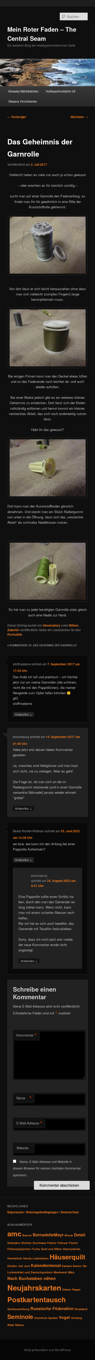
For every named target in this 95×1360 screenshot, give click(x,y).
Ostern (66, 1289)
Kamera (67, 1266)
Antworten (23, 714)
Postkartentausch (36, 1299)
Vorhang (76, 1318)
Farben (51, 1243)
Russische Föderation (52, 1308)
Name (24, 1098)
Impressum (15, 1212)
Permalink (14, 634)
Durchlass (39, 1243)
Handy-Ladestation (36, 1258)
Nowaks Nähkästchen (23, 91)
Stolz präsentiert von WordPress (47, 1350)
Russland (81, 1309)
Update (53, 1318)
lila (85, 1266)
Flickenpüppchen (19, 1249)
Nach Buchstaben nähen (31, 1278)
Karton (77, 1266)
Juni (27, 1266)
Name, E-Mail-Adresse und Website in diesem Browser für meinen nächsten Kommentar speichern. (47, 1168)
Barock (27, 1235)
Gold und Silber (51, 1249)
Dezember (13, 1243)
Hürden (12, 1266)
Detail (79, 1235)
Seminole (20, 1316)
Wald (10, 1325)
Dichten (26, 1243)
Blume (69, 1235)
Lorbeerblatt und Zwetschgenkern (30, 1272)
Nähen (73, 625)
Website (22, 1147)
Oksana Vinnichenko (22, 101)
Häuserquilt (67, 1256)
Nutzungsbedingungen (42, 1212)
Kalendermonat (46, 1265)
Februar (63, 1243)
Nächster (79, 117)
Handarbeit (14, 1258)
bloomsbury (51, 625)
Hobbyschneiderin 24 (60, 91)
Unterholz (40, 1318)
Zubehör (13, 630)
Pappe (76, 1289)
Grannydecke (71, 1249)
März (71, 1272)
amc (14, 1234)
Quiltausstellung (18, 1309)
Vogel (64, 1317)
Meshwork (60, 1272)
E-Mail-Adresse (29, 1123)
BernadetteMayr (48, 1235)
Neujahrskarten (34, 1287)
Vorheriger (16, 117)
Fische (73, 1243)
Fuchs (36, 1249)
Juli (20, 1266)
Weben (19, 1325)
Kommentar (26, 1035)
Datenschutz (70, 1212)
